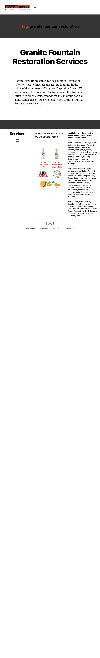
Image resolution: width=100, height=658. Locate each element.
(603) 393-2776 (56, 228)
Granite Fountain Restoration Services (50, 57)
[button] (35, 7)
